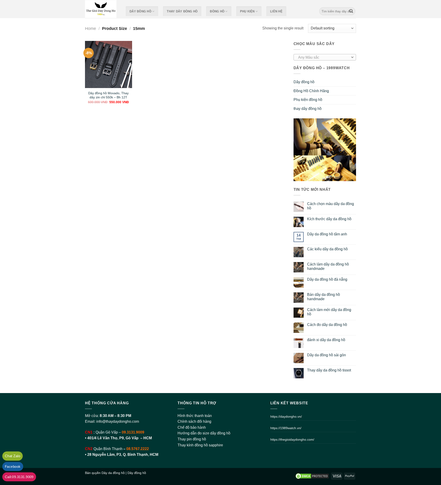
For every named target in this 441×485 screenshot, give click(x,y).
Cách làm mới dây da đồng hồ (329, 312)
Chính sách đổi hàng (194, 421)
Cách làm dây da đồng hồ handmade (328, 266)
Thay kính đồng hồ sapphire (200, 445)
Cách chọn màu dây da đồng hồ (330, 206)
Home (90, 28)
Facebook (13, 466)
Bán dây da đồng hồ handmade (323, 297)
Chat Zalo (12, 456)
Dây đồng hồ (140, 11)
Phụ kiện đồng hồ (308, 100)
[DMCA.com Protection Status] (312, 476)
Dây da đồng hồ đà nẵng (327, 279)
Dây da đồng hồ (113, 473)
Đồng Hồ (217, 11)
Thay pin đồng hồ (192, 439)
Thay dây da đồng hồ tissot (329, 370)
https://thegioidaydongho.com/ (292, 439)
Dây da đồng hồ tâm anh (327, 234)
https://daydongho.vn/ (286, 416)
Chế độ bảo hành (192, 427)
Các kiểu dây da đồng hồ (327, 249)
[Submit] (351, 11)
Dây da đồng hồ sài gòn (326, 355)
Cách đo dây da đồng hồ (327, 325)
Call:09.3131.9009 (19, 477)
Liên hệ (276, 11)
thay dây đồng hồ (182, 11)
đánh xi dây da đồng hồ (326, 340)
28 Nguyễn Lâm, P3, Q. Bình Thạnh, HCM (122, 454)
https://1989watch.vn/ (285, 428)
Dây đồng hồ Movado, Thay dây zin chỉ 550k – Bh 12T (108, 95)
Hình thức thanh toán (195, 416)
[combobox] (325, 57)
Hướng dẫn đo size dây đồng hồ (204, 433)
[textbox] (323, 57)
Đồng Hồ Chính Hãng (311, 91)
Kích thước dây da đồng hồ (329, 219)
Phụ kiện (247, 11)
